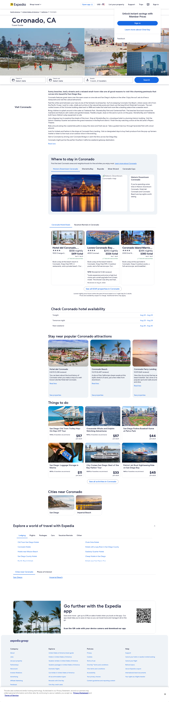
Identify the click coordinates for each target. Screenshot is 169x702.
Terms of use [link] (91, 661)
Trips (141, 4)
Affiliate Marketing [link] (16, 681)
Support (131, 4)
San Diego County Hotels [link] (27, 556)
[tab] (65, 169)
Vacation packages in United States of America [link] (64, 665)
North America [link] (15, 12)
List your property (116, 4)
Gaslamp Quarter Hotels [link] (94, 551)
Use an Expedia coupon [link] (133, 669)
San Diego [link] (17, 577)
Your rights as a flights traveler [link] (135, 677)
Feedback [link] (13, 685)
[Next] (98, 193)
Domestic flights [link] (54, 669)
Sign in (156, 4)
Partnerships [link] (14, 665)
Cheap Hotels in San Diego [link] (95, 556)
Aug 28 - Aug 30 (146, 326)
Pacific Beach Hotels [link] (25, 561)
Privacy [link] (89, 653)
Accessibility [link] (91, 673)
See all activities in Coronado (102, 481)
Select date (21, 81)
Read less (53, 383)
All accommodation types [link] (57, 677)
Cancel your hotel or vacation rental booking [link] (140, 657)
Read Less (52, 144)
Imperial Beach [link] (56, 577)
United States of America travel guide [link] (61, 653)
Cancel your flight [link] (131, 661)
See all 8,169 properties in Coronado (103, 289)
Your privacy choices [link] (94, 677)
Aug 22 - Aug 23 (146, 315)
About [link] (12, 653)
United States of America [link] (30, 12)
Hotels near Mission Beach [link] (28, 551)
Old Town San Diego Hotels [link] (28, 542)
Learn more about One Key (137, 29)
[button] (84, 525)
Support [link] (128, 653)
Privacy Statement (80, 693)
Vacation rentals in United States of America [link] (63, 661)
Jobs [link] (11, 657)
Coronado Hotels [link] (24, 547)
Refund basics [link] (130, 665)
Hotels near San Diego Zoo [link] (95, 561)
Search (147, 80)
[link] (137, 38)
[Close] (165, 694)
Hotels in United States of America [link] (60, 657)
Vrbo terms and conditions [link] (96, 669)
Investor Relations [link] (16, 673)
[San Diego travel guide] (61, 505)
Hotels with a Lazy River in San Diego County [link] (102, 547)
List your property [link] (16, 661)
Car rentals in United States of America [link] (61, 673)
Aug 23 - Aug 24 (146, 320)
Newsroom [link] (14, 669)
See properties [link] (55, 395)
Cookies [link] (89, 657)
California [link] (44, 12)
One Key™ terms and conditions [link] (97, 665)
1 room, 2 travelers (98, 81)
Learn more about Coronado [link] (126, 163)
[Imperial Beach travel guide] (89, 505)
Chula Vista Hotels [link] (92, 542)
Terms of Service (12, 695)
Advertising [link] (14, 677)
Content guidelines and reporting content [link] (101, 681)
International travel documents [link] (135, 673)
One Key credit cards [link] (56, 685)
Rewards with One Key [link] (56, 681)
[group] (142, 190)
